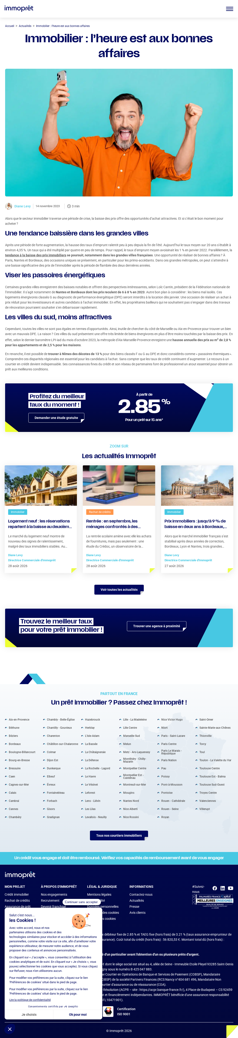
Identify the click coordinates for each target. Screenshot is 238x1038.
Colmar (51, 752)
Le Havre (90, 776)
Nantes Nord (131, 801)
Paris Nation (169, 760)
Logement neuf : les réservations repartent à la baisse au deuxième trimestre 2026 (39, 525)
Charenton (53, 736)
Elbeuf (51, 776)
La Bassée (91, 744)
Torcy (202, 744)
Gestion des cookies (101, 918)
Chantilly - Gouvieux (59, 727)
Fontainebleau (56, 792)
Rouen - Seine (169, 809)
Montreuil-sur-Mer (134, 784)
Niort (164, 727)
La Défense (92, 760)
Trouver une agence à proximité (156, 626)
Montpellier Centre (134, 768)
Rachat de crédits (17, 900)
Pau (163, 768)
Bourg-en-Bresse (19, 760)
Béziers (13, 736)
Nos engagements (54, 894)
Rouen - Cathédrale (173, 801)
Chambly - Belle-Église (61, 719)
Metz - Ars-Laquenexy (136, 752)
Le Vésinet (91, 784)
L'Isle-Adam (92, 736)
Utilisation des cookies (103, 912)
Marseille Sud (131, 736)
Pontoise (166, 792)
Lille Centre (130, 727)
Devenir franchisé (53, 906)
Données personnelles (103, 906)
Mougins (128, 792)
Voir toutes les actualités (119, 589)
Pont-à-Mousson (171, 784)
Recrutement (50, 900)
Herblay (90, 727)
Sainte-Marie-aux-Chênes (215, 727)
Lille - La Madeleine (135, 719)
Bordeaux (15, 744)
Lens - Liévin (92, 801)
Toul (202, 752)
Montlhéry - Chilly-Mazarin (134, 760)
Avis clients (137, 912)
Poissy (165, 776)
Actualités (136, 900)
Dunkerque (53, 768)
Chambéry (15, 817)
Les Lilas (90, 809)
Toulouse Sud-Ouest (212, 784)
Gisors (51, 809)
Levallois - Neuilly (96, 817)
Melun (127, 744)
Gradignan (53, 817)
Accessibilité (96, 900)
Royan (165, 817)
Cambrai (14, 801)
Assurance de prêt (18, 906)
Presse (134, 906)
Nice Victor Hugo (172, 719)
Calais (12, 792)
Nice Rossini (131, 817)
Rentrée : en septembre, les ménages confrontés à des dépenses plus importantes (112, 525)
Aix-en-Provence (19, 719)
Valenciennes (207, 801)
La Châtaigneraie (95, 752)
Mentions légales (99, 894)
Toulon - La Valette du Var (215, 760)
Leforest (90, 792)
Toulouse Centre (209, 768)
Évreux (51, 784)
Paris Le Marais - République (171, 752)
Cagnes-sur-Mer (19, 784)
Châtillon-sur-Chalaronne (62, 744)
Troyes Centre (208, 792)
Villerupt (204, 809)
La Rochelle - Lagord (97, 768)
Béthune (14, 727)
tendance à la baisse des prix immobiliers (35, 255)
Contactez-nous (140, 894)
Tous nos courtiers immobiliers (119, 835)
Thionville (205, 736)
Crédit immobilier (17, 894)
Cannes (13, 809)
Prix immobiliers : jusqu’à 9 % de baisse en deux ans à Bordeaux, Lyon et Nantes (195, 525)
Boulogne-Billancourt (22, 752)
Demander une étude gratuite (56, 418)
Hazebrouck (92, 719)
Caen (12, 776)
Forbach (52, 801)
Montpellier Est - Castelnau (133, 777)
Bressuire (14, 768)
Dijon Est (52, 760)
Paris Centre (168, 744)
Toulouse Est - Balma (212, 776)
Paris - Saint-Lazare (173, 736)
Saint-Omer (206, 719)
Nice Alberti (130, 809)
